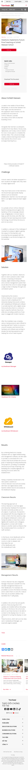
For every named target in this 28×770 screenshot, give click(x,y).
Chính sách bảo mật (7, 751)
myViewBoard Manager (8, 366)
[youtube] (11, 709)
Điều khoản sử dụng (18, 751)
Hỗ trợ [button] (4, 741)
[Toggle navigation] (26, 5)
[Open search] (22, 9)
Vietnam (17, 713)
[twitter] (8, 709)
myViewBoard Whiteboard (9, 431)
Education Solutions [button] (9, 726)
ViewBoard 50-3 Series (8, 397)
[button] (16, 656)
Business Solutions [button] (8, 730)
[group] (12, 675)
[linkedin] (14, 709)
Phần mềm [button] (5, 723)
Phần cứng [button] (6, 719)
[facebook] (5, 709)
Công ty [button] (5, 744)
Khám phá (12, 9)
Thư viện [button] (5, 737)
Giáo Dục (8, 1)
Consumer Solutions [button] (9, 733)
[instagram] (17, 709)
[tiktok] (20, 709)
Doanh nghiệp (18, 1)
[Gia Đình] (2, 1)
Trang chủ (4, 9)
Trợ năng (13, 755)
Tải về (8, 50)
